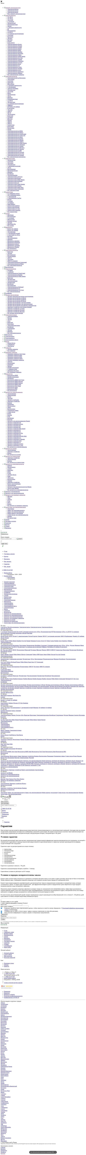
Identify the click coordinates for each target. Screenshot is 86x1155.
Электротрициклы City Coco (15, 290)
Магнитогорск (5, 1059)
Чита (2, 1135)
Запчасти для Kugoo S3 (14, 431)
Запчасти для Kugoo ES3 (14, 441)
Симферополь (5, 1103)
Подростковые (11, 256)
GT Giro (20, 703)
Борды (2, 736)
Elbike (49, 654)
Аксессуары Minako (13, 488)
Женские (9, 119)
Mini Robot (10, 215)
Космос (9, 199)
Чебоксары (4, 1128)
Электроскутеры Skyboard (14, 181)
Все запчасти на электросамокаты (17, 447)
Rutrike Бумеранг (18, 678)
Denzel (17, 719)
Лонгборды (10, 346)
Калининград (4, 1040)
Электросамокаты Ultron (14, 55)
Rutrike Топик (9, 678)
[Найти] (20, 539)
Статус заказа (8, 954)
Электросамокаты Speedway (15, 71)
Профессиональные (13, 367)
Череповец (4, 1131)
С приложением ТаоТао (14, 198)
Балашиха (3, 1007)
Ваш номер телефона (7, 906)
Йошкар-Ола (4, 1037)
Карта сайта (7, 947)
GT (45, 641)
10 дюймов (10, 202)
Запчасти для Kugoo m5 (14, 422)
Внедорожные (11, 30)
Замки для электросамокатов (15, 512)
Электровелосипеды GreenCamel (16, 134)
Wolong (8, 662)
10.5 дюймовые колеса (13, 195)
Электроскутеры (5, 663)
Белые (7, 638)
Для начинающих (12, 238)
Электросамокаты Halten (14, 49)
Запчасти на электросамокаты (9, 767)
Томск (2, 1116)
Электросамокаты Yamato (14, 59)
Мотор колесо (11, 406)
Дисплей (9, 398)
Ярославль (4, 1141)
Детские (9, 222)
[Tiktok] (3, 532)
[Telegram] (1, 532)
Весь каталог (4, 801)
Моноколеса (4, 712)
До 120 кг (10, 17)
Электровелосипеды (6, 656)
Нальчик (3, 1069)
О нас (5, 551)
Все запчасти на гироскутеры (15, 462)
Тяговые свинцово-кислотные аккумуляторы (20, 296)
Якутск (3, 1139)
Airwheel (18, 710)
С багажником (11, 87)
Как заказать (7, 561)
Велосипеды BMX (12, 375)
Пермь (2, 1083)
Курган (3, 1051)
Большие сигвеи (12, 221)
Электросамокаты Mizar (14, 50)
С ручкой (10, 201)
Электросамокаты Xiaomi (14, 46)
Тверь (2, 1113)
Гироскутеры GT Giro (13, 208)
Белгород (3, 1010)
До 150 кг (10, 18)
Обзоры (6, 965)
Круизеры (82, 715)
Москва (3, 1063)
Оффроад (10, 105)
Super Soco (31, 662)
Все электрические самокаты (15, 74)
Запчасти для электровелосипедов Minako (19, 487)
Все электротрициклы (13, 291)
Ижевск (3, 1034)
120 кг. (64, 631)
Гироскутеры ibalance (13, 205)
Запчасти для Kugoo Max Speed (16, 428)
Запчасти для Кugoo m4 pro (15, 424)
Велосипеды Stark (12, 387)
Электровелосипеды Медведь (15, 147)
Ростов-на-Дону (5, 1091)
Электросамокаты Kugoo (14, 44)
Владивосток (4, 1018)
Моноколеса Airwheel (13, 245)
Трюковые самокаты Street (14, 358)
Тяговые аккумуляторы (7, 689)
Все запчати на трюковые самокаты (17, 505)
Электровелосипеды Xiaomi (15, 146)
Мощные (10, 97)
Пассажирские (11, 285)
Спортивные (11, 328)
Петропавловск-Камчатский (9, 1086)
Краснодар (4, 1048)
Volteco (35, 654)
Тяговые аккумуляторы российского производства (21, 305)
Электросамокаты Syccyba (15, 58)
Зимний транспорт (6, 628)
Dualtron (19, 641)
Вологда (3, 1025)
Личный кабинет (9, 953)
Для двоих (10, 163)
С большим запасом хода (14, 27)
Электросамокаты (6, 642)
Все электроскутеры (13, 190)
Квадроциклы (5, 672)
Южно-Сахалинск (6, 1138)
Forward (53, 654)
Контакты (7, 559)
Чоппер (9, 120)
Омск (2, 1077)
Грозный (3, 1030)
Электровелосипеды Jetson (15, 137)
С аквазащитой (11, 196)
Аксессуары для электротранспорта (11, 794)
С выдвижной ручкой (13, 233)
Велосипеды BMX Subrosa (15, 383)
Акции (6, 936)
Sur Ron (3, 719)
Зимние (40, 636)
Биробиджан (4, 1012)
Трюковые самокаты (6, 739)
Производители (8, 935)
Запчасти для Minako (7, 773)
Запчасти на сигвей (6, 785)
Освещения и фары (12, 410)
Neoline (56, 641)
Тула (2, 1118)
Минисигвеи (11, 219)
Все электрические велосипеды (16, 157)
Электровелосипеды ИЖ (14, 150)
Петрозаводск (5, 1084)
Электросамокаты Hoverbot (15, 53)
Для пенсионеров (12, 175)
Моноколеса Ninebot (13, 247)
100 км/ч (9, 38)
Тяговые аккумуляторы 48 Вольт (16, 301)
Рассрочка (10, 36)
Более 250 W (8, 636)
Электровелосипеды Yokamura (16, 144)
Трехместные (11, 282)
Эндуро (9, 319)
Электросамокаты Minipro (14, 73)
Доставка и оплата (9, 554)
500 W (9, 113)
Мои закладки (8, 956)
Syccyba (24, 641)
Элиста (3, 1136)
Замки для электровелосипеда (16, 510)
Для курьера (10, 79)
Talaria (39, 719)
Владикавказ (4, 1019)
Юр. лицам (7, 566)
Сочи (2, 1106)
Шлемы (9, 516)
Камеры (9, 403)
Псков (2, 1089)
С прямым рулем (12, 369)
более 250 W (11, 43)
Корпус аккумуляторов (13, 484)
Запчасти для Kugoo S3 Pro (15, 433)
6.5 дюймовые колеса (13, 193)
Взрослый (10, 116)
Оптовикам (7, 939)
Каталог (3, 1153)
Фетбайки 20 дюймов (13, 106)
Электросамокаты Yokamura (15, 61)
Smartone (9, 695)
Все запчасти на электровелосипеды (17, 490)
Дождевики (10, 508)
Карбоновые (68, 636)
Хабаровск (4, 1125)
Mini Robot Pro (11, 224)
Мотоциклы (4, 723)
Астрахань (4, 1006)
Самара (3, 1095)
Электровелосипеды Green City (16, 135)
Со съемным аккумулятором (15, 33)
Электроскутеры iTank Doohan (16, 184)
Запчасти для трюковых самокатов (10, 780)
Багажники (10, 418)
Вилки (9, 397)
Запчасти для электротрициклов (10, 776)
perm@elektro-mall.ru (10, 978)
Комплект (10, 470)
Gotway (13, 710)
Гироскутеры (4, 704)
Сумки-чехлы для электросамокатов (17, 515)
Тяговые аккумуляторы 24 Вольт (16, 299)
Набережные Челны (6, 1066)
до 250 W (10, 32)
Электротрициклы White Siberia (16, 276)
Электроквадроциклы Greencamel (17, 262)
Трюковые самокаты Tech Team (16, 354)
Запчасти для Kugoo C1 (14, 442)
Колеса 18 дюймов (12, 230)
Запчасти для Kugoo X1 (14, 434)
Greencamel (29, 654)
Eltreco (2, 654)
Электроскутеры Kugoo (14, 178)
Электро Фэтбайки (12, 88)
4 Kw (8, 321)
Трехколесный (11, 23)
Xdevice (23, 654)
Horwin (43, 719)
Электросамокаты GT (13, 65)
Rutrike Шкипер (27, 678)
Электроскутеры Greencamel (15, 189)
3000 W (9, 122)
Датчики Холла (11, 474)
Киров (2, 1045)
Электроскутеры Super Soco (15, 187)
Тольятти (3, 1115)
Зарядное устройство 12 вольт (16, 308)
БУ (8, 29)
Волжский (4, 1024)
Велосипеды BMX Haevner (15, 381)
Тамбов (3, 1112)
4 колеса (76, 715)
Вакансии (7, 993)
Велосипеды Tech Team (14, 386)
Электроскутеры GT (13, 182)
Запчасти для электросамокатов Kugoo (12, 760)
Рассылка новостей (9, 957)
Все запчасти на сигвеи (14, 454)
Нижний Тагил (5, 1072)
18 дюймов (42, 707)
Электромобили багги (7, 727)
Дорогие (9, 361)
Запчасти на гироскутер (7, 789)
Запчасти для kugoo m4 (14, 425)
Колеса (9, 453)
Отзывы (6, 944)
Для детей (10, 20)
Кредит (6, 556)
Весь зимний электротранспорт (16, 14)
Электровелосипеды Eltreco (15, 132)
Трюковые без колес (13, 370)
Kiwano (15, 703)
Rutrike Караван (37, 678)
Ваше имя (3, 904)
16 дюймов (48, 707)
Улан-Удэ (3, 1121)
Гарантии (6, 564)
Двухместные (11, 102)
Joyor (42, 641)
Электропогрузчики (15, 730)
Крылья (9, 415)
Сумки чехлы (11, 412)
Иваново (3, 1033)
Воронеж (3, 1027)
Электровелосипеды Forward (15, 152)
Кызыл (3, 1054)
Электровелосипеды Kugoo (15, 138)
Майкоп (3, 1060)
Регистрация (11, 577)
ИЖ (38, 654)
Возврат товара (8, 933)
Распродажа (10, 128)
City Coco (3, 662)
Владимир (4, 1021)
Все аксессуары (11, 518)
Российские (4, 651)
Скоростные (10, 125)
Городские (10, 82)
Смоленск (3, 1104)
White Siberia (12, 641)
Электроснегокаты (12, 12)
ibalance (11, 703)
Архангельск (4, 1004)
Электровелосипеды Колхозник (16, 78)
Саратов (3, 1100)
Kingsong (8, 710)
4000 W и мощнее (12, 261)
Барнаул (3, 1009)
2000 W (9, 123)
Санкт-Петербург (6, 1097)
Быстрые (9, 39)
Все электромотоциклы (14, 333)
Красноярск (4, 1050)
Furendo (63, 654)
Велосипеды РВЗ (12, 389)
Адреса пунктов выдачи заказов (13, 982)
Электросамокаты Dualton (14, 52)
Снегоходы (4, 627)
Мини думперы (5, 730)
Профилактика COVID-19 (11, 997)
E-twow (38, 641)
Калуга (3, 1042)
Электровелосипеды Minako (15, 140)
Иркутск (3, 1036)
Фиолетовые (11, 363)
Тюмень (3, 1119)
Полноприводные (12, 24)
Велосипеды (4, 753)
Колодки (9, 419)
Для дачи (10, 109)
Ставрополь (4, 1107)
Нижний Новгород (6, 1071)
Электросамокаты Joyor (14, 64)
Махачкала (4, 1062)
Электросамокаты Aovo (14, 70)
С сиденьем (10, 21)
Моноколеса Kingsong (13, 242)
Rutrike (3, 678)
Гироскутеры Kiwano (13, 207)
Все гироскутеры (12, 211)
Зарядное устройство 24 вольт (16, 310)
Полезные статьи (9, 963)
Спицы (9, 468)
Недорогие (10, 378)
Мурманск (4, 1065)
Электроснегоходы (12, 10)
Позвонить (4, 1150)
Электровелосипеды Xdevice (15, 149)
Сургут (3, 1109)
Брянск (3, 1015)
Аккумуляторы (11, 393)
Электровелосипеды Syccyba (15, 153)
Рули (8, 416)
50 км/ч (15, 636)
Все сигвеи (10, 225)
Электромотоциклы (6, 721)
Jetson (45, 654)
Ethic (11, 744)
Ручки (9, 473)
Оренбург (3, 1080)
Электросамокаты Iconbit (14, 47)
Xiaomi (7, 641)
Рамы (8, 476)
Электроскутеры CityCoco (14, 176)
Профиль (3, 1152)
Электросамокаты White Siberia (16, 56)
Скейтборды (11, 344)
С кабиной (10, 272)
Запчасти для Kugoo (13, 400)
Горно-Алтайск (5, 1028)
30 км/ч (3, 638)
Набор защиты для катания (15, 513)
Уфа (2, 1124)
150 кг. (9, 96)
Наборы (9, 465)
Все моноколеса (11, 248)
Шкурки (9, 496)
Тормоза (9, 480)
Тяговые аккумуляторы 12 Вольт (16, 298)
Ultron (48, 641)
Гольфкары (4, 682)
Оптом (9, 129)
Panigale (21, 719)
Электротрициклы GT (13, 288)
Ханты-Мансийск (6, 1127)
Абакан (3, 1002)
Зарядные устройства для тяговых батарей (19, 307)
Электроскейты (5, 724)
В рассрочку (10, 108)
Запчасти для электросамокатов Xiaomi (18, 421)
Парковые (10, 364)
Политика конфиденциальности (13, 996)
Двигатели (10, 477)
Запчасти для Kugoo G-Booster (16, 439)
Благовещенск (5, 1013)
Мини (9, 93)
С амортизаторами (22, 636)
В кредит (35, 636)
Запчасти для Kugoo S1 (14, 430)
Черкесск (3, 1133)
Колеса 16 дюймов (12, 229)
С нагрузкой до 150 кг (13, 235)
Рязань (2, 1092)
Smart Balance (11, 204)
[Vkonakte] (5, 532)
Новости (6, 966)
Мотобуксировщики (13, 627)
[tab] (9, 582)
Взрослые (10, 251)
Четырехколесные (12, 170)
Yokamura (33, 641)
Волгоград (4, 1022)
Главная (3, 1147)
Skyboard (13, 662)
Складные (10, 35)
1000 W (9, 111)
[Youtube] (6, 532)
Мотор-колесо (11, 467)
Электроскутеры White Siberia (15, 179)
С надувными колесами (53, 636)
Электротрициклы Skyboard (15, 287)
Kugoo (2, 641)
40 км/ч (9, 41)
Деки (8, 498)
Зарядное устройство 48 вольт (16, 311)
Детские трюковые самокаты (15, 360)
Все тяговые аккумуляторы (15, 313)
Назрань (3, 1068)
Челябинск (4, 1130)
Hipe (2, 744)
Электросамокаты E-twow (14, 62)
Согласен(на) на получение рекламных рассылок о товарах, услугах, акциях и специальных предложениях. (24, 921)
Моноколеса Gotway (13, 244)
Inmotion (3, 710)
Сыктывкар (4, 1110)
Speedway (65, 641)
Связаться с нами (9, 932)
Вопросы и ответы (9, 994)
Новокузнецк (4, 1074)
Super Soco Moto (10, 719)
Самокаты (3, 745)
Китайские (10, 173)
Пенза (2, 1081)
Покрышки (10, 404)
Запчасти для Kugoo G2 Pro (15, 444)
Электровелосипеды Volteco (15, 141)
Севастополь (4, 1101)
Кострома (3, 1046)
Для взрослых (11, 90)
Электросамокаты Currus (14, 67)
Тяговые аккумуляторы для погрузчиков (18, 302)
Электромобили (5, 726)
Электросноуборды (12, 9)
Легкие (9, 26)
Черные (9, 366)
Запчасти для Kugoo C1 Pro (15, 445)
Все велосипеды (12, 390)
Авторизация (11, 579)
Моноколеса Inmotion (13, 241)
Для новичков (11, 232)
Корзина (3, 1149)
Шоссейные (10, 84)
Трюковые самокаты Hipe (14, 355)
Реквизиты (7, 991)
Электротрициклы (6, 680)
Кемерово (3, 1043)
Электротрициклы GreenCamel (16, 273)
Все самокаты (11, 350)
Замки (9, 407)
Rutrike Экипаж (46, 678)
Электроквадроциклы (7, 671)
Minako (7, 654)
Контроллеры (11, 409)
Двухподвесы (11, 114)
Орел (2, 1078)
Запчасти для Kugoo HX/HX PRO (17, 436)
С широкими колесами (13, 166)
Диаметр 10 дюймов (78, 636)
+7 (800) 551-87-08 (7, 570)
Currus (52, 641)
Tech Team (6, 744)
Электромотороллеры (13, 325)
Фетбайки (38, 645)
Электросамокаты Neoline (14, 68)
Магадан (3, 1057)
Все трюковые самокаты (14, 372)
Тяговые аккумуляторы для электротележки (20, 304)
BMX (2, 748)
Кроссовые (10, 126)
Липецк (3, 1056)
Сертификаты (8, 945)
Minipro (70, 641)
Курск (2, 1053)
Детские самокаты (12, 349)
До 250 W (14, 647)
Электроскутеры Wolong (14, 186)
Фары (9, 471)
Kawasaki (26, 719)
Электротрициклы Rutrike (14, 275)
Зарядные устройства (13, 401)
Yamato (28, 641)
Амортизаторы (11, 395)
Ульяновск (4, 1122)
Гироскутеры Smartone (13, 210)
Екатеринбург (5, 1031)
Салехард (3, 1094)
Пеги (8, 502)
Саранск (3, 1098)
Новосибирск (4, 1075)
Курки (9, 413)
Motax (9, 669)
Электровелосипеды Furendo (15, 155)
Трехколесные (11, 94)
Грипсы (9, 499)
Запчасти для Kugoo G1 (14, 437)
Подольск (3, 1087)
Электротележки (5, 732)
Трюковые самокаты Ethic (14, 357)
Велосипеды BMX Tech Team (15, 380)
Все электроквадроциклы (14, 265)
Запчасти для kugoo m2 (14, 427)
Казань (3, 1039)
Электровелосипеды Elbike (15, 131)
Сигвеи (3, 697)
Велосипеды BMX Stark (14, 384)
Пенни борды (11, 343)
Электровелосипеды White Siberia (17, 143)
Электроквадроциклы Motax (15, 264)
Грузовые (10, 117)
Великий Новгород (6, 1016)
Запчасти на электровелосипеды (10, 774)
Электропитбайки (12, 316)
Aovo (60, 641)
